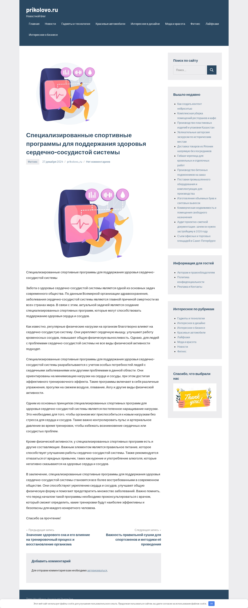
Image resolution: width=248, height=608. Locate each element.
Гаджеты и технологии (75, 23)
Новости (50, 23)
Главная (34, 23)
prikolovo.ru (42, 9)
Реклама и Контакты (189, 286)
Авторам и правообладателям (196, 272)
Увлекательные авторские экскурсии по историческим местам (194, 137)
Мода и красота (175, 23)
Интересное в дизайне (145, 23)
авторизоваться (97, 570)
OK (211, 603)
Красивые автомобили (110, 23)
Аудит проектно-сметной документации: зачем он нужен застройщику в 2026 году (196, 226)
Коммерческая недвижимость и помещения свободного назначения (196, 212)
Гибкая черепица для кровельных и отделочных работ (193, 160)
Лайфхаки (212, 23)
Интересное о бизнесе (43, 34)
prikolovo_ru (74, 161)
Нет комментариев (98, 161)
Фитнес (195, 23)
